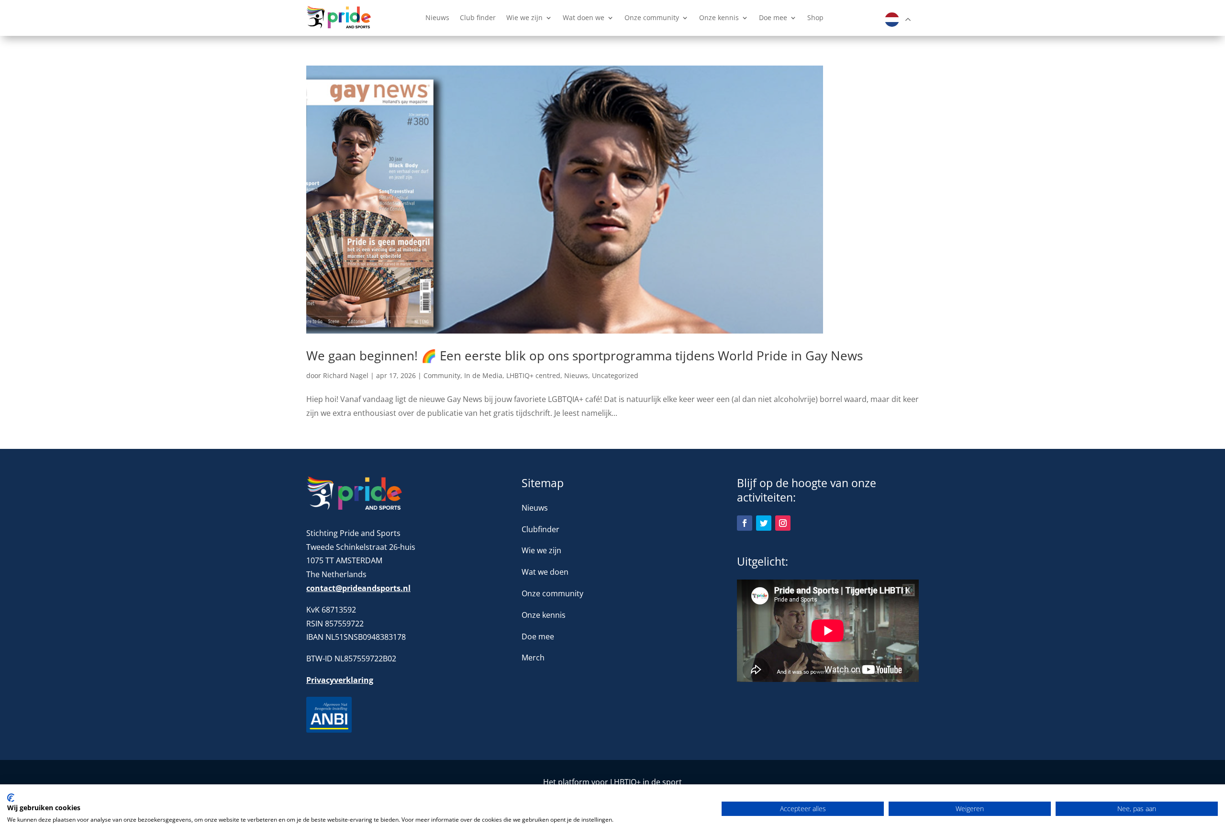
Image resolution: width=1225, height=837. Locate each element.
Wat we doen (545, 572)
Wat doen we (583, 18)
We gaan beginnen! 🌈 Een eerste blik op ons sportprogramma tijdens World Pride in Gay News (584, 355)
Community (441, 375)
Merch (533, 657)
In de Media (483, 375)
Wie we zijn (524, 18)
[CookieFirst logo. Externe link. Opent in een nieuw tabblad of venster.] (10, 797)
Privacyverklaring (339, 680)
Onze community (651, 18)
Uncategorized (615, 375)
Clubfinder (540, 529)
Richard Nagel (345, 375)
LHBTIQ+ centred (533, 375)
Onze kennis (719, 18)
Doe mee (773, 18)
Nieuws (437, 18)
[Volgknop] (744, 523)
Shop (815, 18)
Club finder (478, 18)
